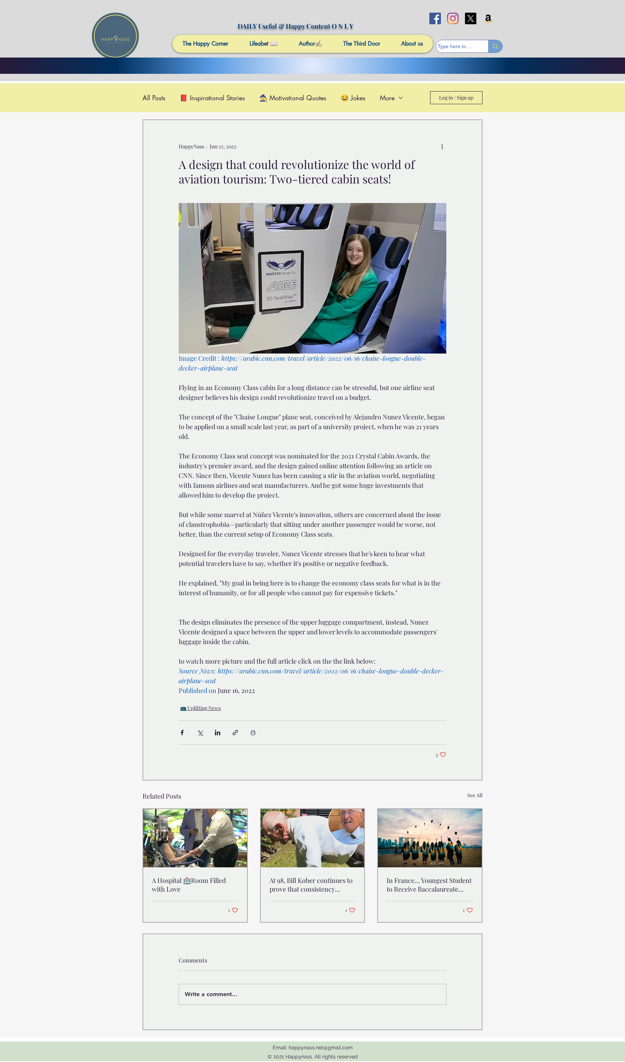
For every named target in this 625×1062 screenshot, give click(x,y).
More (387, 98)
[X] (470, 18)
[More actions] (442, 146)
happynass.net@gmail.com (321, 1047)
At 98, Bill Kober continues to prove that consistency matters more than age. (311, 884)
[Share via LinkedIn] (217, 732)
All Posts (154, 98)
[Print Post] (253, 732)
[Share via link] (235, 732)
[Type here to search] (495, 46)
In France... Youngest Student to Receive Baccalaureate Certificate (429, 884)
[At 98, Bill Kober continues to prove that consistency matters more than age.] (313, 838)
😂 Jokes (353, 98)
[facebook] (435, 18)
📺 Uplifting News (200, 708)
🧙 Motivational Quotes (292, 98)
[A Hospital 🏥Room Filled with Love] (195, 838)
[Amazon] (488, 18)
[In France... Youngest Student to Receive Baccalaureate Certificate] (430, 838)
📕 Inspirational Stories (212, 98)
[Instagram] (453, 18)
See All (474, 795)
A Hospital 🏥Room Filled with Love (189, 884)
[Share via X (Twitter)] (199, 732)
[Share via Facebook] (182, 732)
